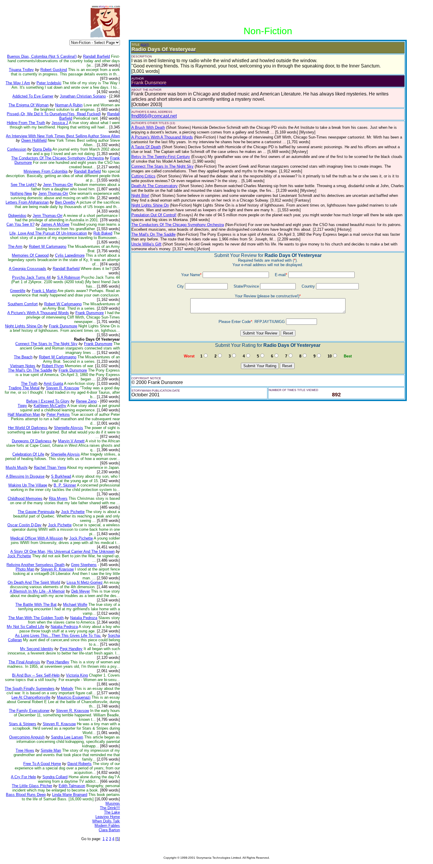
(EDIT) (145, 44)
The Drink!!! (110, 808)
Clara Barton (109, 830)
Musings (112, 803)
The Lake (112, 812)
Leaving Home (107, 816)
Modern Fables (107, 825)
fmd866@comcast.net (154, 115)
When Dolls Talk (106, 821)
